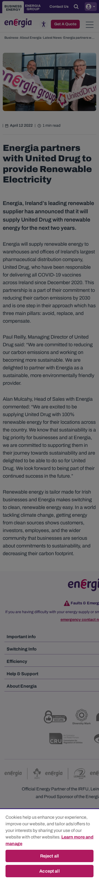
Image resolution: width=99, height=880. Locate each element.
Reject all (49, 856)
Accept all (49, 871)
